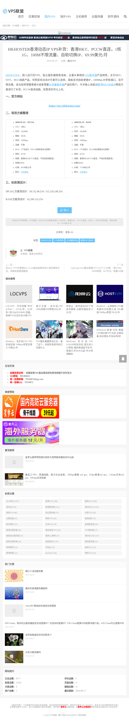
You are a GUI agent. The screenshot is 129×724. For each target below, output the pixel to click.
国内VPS (50, 16)
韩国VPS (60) (50, 518)
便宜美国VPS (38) (52, 530)
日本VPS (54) (50, 524)
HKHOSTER (13, 75)
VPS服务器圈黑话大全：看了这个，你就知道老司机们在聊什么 (49, 344)
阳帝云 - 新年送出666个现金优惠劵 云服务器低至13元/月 (79, 309)
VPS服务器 (90, 75)
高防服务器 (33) (91, 541)
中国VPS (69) (90, 513)
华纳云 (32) (50, 547)
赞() (66, 210)
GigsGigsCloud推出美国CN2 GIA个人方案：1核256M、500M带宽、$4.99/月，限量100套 (97, 269)
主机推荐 (81, 16)
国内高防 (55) (11, 524)
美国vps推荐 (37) (52, 536)
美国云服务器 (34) (13, 541)
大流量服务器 (56, 84)
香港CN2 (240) (91, 501)
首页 (21, 16)
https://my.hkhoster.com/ (64, 105)
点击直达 (24, 172)
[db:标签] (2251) (12, 501)
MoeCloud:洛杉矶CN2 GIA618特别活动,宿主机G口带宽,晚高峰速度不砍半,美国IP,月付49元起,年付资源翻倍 (79, 347)
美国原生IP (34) (51, 541)
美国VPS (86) (11, 513)
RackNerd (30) (51, 553)
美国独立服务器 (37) (14, 536)
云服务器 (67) (11, 518)
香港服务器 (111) (52, 507)
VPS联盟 (13, 11)
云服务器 (97, 16)
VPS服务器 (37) (91, 530)
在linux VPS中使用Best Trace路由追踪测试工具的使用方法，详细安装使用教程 (33, 269)
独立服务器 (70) (52, 513)
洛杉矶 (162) (11, 507)
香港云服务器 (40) (13, 530)
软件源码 (113, 16)
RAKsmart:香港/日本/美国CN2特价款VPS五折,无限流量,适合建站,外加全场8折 (110, 333)
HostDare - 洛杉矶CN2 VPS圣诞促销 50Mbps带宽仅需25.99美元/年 (19, 344)
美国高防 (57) (90, 518)
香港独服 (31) (11, 553)
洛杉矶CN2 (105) (92, 507)
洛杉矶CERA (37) (92, 536)
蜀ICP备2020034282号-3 (68, 715)
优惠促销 (34, 16)
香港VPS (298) (51, 501)
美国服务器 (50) (91, 524)
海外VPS (65, 16)
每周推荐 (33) (11, 547)
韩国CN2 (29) (90, 553)
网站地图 (82, 715)
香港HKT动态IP (107, 84)
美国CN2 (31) (90, 547)
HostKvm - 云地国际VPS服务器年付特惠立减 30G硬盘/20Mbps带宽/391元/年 (110, 309)
